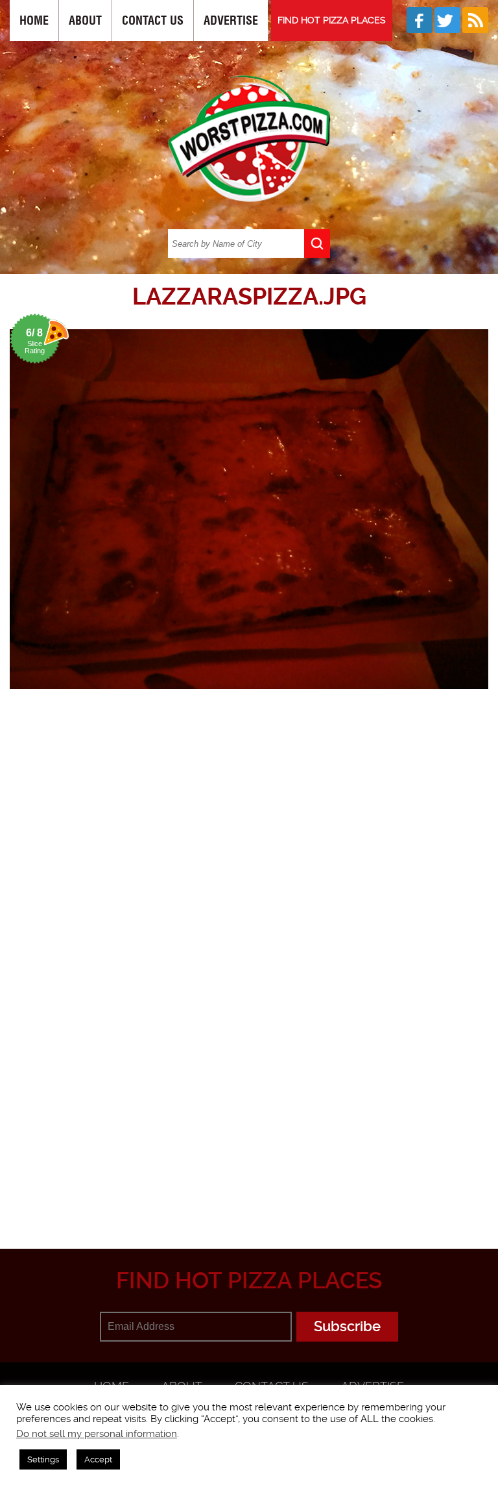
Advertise (231, 20)
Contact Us (153, 20)
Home (34, 20)
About (85, 20)
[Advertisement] (254, 1123)
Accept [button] (98, 1459)
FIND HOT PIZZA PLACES (332, 20)
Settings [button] (43, 1459)
